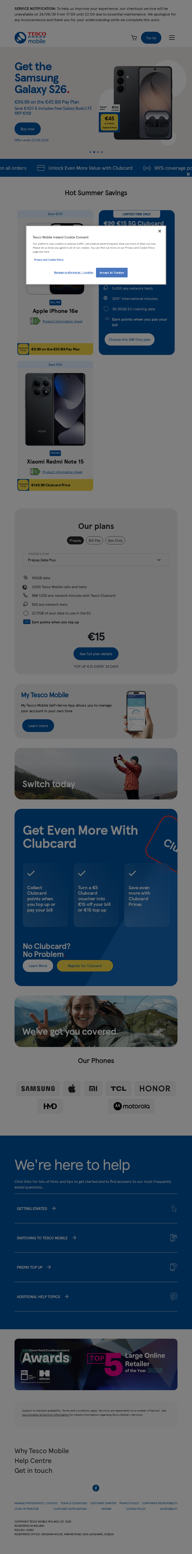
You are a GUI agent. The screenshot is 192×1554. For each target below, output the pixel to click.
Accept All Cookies (112, 272)
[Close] (160, 231)
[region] (96, 255)
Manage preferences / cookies (73, 272)
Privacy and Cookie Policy (48, 260)
